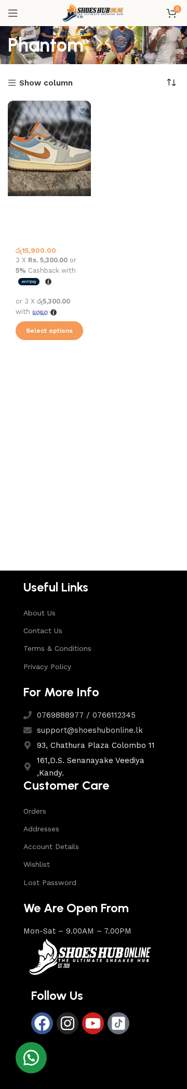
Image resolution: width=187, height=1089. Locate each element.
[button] (31, 1057)
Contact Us (42, 630)
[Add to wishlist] (82, 110)
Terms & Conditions (57, 648)
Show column (46, 83)
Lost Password (49, 882)
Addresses (41, 829)
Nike (23, 218)
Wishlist (36, 864)
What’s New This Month (43, 231)
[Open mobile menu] (13, 13)
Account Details (51, 846)
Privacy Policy (47, 666)
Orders (34, 811)
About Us (39, 613)
